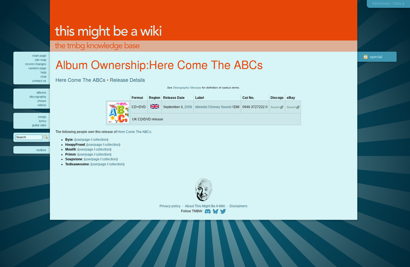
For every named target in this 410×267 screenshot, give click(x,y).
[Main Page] (203, 26)
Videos (41, 105)
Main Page (39, 55)
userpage (83, 139)
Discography (38, 96)
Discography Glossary (187, 87)
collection (100, 139)
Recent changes (35, 64)
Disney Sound (220, 107)
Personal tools (388, 3)
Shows (41, 100)
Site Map (40, 59)
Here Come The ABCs (80, 79)
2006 (188, 107)
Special (376, 56)
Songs (42, 116)
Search (275, 107)
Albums (41, 92)
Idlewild (201, 107)
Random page (37, 68)
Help (43, 72)
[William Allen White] (203, 189)
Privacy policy (170, 206)
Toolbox (41, 150)
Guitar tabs (39, 125)
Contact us (39, 80)
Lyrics (42, 121)
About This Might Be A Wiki (205, 206)
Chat (43, 76)
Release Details (127, 79)
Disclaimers (238, 206)
